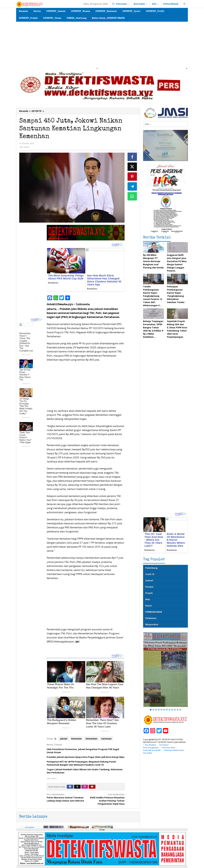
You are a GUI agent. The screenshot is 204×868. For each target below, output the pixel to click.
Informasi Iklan (168, 747)
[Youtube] (92, 787)
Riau (147, 599)
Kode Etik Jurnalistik (152, 750)
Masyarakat (151, 624)
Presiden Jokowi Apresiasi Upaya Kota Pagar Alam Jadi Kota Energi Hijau (85, 757)
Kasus (148, 605)
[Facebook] (70, 787)
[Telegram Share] (132, 186)
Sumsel (149, 580)
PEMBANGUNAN (153, 611)
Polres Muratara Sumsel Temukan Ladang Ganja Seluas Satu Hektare (65, 797)
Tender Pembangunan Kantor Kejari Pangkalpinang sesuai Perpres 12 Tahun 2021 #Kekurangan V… (152, 296)
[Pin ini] (132, 176)
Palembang (151, 567)
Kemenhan (91, 738)
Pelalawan (150, 618)
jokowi (63, 738)
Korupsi (149, 586)
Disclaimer (164, 744)
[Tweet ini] (132, 167)
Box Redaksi (150, 744)
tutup (102, 829)
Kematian (76, 738)
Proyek (149, 593)
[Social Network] (184, 4)
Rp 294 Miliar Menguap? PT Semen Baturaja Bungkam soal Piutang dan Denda (153, 261)
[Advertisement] (102, 44)
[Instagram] (84, 787)
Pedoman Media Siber (174, 750)
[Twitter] (77, 787)
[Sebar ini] (132, 157)
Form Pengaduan (151, 747)
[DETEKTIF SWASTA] (29, 4)
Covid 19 (149, 574)
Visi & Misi (147, 753)
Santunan (106, 738)
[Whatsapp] (132, 196)
